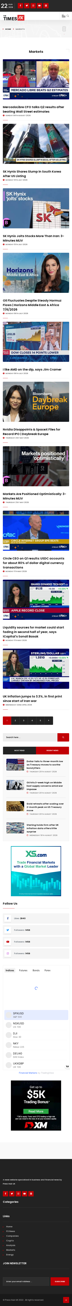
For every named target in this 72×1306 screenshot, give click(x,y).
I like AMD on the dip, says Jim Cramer (32, 369)
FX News (10, 1231)
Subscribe (60, 1281)
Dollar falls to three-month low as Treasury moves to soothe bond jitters (45, 765)
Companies (12, 1236)
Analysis (10, 1245)
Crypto (10, 1240)
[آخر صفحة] (49, 720)
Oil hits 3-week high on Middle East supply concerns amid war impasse (45, 786)
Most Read (19, 750)
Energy (10, 1254)
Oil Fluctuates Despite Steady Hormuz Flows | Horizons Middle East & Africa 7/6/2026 (32, 305)
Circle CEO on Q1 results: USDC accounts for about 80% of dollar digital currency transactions (33, 562)
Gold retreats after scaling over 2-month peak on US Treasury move (45, 807)
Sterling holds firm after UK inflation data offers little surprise (43, 828)
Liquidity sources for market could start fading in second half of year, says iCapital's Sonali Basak (33, 631)
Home (8, 29)
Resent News (52, 750)
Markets (10, 1250)
